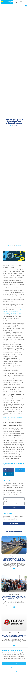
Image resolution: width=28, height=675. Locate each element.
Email (5, 501)
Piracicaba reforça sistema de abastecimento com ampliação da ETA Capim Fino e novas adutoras (14, 559)
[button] (26, 5)
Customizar (14, 667)
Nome (5, 496)
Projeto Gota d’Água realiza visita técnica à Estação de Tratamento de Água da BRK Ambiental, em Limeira (14, 598)
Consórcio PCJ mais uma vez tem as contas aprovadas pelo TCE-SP (14, 636)
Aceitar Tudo (14, 663)
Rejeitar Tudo (14, 671)
